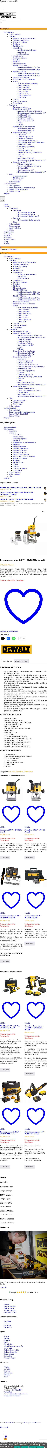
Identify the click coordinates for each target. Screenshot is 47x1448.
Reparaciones (9, 1354)
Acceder (7, 1369)
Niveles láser (17, 180)
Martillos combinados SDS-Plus (28, 76)
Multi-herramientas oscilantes (27, 83)
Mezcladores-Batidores (21, 77)
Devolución (8, 1344)
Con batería (13, 105)
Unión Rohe (10, 1423)
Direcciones (8, 1373)
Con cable (12, 36)
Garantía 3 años (9, 1358)
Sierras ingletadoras (24, 95)
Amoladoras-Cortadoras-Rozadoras (29, 111)
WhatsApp (8, 1327)
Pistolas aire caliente (20, 42)
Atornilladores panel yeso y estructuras (30, 142)
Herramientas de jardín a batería (24, 127)
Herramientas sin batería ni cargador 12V (31, 172)
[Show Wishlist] (1, 25)
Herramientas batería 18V (22, 133)
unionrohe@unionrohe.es (18, 1394)
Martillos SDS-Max (20, 66)
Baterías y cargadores (20, 107)
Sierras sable (21, 97)
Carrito (6, 1336)
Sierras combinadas (24, 89)
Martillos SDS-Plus (19, 72)
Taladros (16, 99)
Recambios (8, 1356)
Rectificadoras (18, 46)
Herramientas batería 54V (22, 109)
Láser (11, 174)
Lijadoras (16, 62)
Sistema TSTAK (14, 192)
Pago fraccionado (10, 1312)
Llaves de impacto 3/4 (25, 136)
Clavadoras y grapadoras (26, 146)
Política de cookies (10, 1352)
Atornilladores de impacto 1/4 (27, 140)
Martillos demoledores (20, 40)
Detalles (7, 1375)
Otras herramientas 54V (25, 121)
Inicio (2, 503)
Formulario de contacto (12, 1396)
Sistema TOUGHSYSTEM (18, 190)
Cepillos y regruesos (20, 58)
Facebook (7, 1321)
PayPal (6, 1304)
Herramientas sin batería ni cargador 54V (31, 113)
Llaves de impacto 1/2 (25, 150)
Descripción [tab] (7, 661)
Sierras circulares (23, 87)
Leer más (5, 857)
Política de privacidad (11, 1350)
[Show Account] (4, 25)
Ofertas (6, 194)
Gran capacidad (14, 186)
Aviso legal (8, 1348)
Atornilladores (18, 56)
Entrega (7, 1340)
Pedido (6, 1338)
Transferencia (9, 1308)
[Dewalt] (16, 655)
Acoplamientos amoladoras (26, 50)
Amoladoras (17, 48)
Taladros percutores (20, 101)
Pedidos (7, 1371)
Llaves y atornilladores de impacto (29, 166)
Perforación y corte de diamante (24, 79)
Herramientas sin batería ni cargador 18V (31, 160)
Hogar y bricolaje (15, 34)
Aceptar (17, 1447)
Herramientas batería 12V (22, 162)
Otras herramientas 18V (25, 158)
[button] (43, 512)
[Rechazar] (44, 1447)
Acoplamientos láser (20, 176)
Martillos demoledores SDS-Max (28, 70)
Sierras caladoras (23, 85)
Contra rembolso (10, 1310)
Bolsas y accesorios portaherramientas (22, 188)
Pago (6, 1342)
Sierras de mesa (22, 93)
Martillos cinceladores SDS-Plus (28, 74)
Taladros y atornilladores (25, 164)
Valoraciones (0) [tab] (21, 661)
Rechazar (24, 1447)
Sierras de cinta (22, 91)
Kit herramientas (14, 182)
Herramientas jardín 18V (26, 129)
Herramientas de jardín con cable (24, 38)
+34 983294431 (12, 249)
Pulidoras (16, 44)
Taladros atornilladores (25, 138)
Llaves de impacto (19, 64)
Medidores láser (18, 178)
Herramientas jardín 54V (26, 131)
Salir (6, 1377)
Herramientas (9, 32)
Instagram (7, 1325)
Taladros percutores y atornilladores (29, 152)
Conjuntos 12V (22, 168)
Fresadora (16, 60)
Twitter (6, 1323)
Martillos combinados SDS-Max (28, 68)
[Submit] (1, 22)
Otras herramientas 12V (25, 170)
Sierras (15, 81)
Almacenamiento (10, 184)
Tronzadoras (17, 103)
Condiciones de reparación (13, 1346)
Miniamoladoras (23, 54)
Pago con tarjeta (9, 1306)
